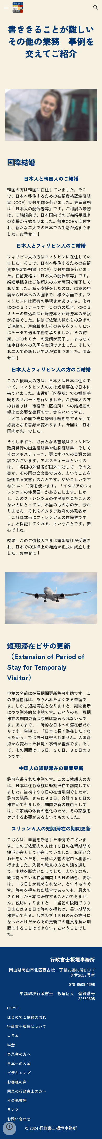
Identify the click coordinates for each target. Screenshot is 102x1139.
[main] (51, 41)
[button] (6, 7)
